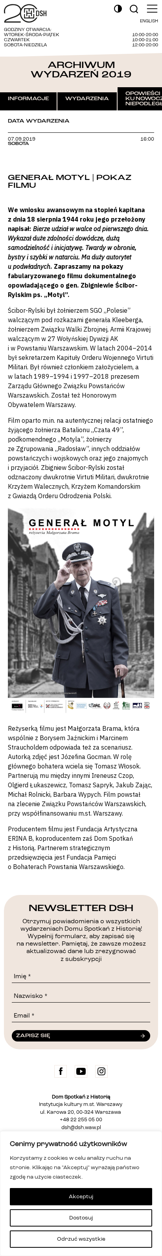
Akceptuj (81, 1196)
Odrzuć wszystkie (81, 1239)
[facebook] (60, 1071)
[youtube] (81, 1071)
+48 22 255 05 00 (81, 1119)
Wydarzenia (87, 98)
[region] (81, 1193)
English (149, 21)
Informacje (28, 98)
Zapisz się (33, 1035)
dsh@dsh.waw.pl (81, 1127)
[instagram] (101, 1071)
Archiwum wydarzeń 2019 (81, 70)
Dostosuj (81, 1218)
